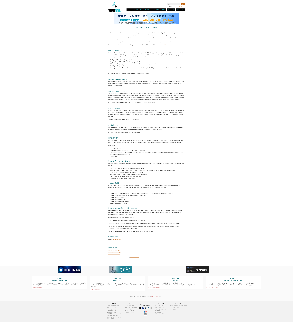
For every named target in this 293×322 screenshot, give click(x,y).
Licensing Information (114, 254)
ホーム (129, 9)
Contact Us (163, 45)
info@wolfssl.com (116, 239)
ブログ (163, 9)
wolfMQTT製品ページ (212, 287)
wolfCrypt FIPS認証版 (154, 287)
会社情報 (135, 9)
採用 (178, 9)
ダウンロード (148, 9)
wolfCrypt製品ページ (96, 289)
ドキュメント (171, 9)
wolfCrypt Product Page (114, 252)
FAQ (183, 9)
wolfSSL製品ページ (37, 287)
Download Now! (134, 257)
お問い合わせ (154, 296)
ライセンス (156, 9)
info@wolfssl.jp (181, 6)
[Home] (114, 7)
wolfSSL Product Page (114, 250)
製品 (141, 9)
